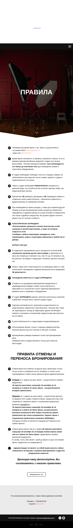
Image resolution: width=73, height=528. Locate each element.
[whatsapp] (38, 33)
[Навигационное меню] (69, 46)
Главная (36, 4)
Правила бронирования (36, 18)
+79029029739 (37, 28)
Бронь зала (36, 11)
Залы (37, 14)
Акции (36, 22)
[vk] (34, 33)
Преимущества (36, 7)
